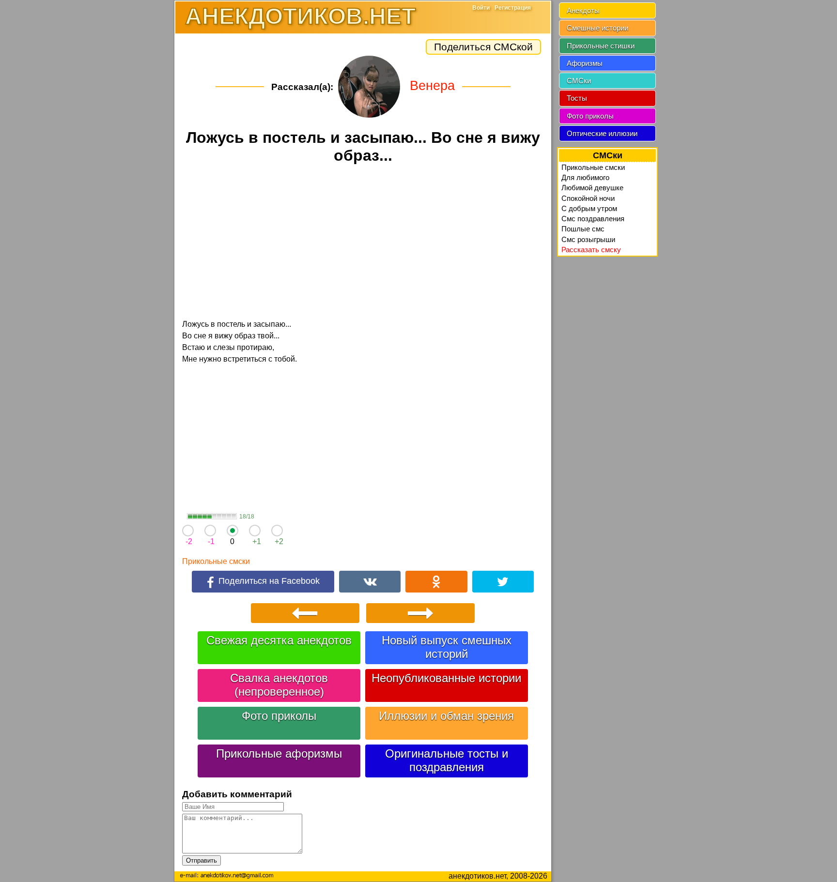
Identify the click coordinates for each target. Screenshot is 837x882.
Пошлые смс (582, 229)
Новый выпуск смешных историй (447, 647)
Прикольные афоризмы (279, 753)
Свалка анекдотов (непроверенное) (279, 684)
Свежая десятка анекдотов (279, 640)
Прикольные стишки (601, 46)
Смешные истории (597, 28)
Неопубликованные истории (446, 677)
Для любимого (585, 177)
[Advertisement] (362, 243)
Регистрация (513, 7)
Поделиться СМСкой (483, 46)
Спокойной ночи (588, 198)
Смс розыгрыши (588, 239)
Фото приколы (279, 715)
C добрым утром (589, 208)
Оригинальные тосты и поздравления (446, 760)
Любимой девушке (592, 187)
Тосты (577, 98)
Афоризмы (585, 63)
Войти (481, 7)
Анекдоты (583, 10)
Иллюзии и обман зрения (446, 715)
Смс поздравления (592, 218)
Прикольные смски (216, 561)
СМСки (579, 80)
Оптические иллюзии (602, 133)
